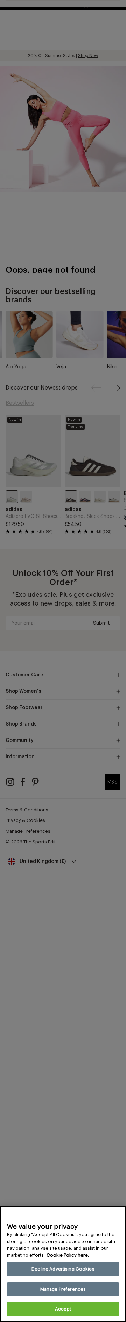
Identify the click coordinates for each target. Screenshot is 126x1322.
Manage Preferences (63, 1289)
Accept (63, 1309)
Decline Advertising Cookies (62, 1269)
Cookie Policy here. (68, 1255)
